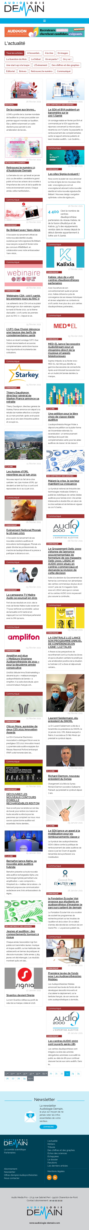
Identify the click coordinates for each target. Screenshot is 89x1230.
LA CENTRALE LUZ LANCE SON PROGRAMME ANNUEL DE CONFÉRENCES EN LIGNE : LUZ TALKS (65, 642)
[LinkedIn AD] (49, 1177)
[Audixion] (44, 32)
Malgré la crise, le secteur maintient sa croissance (63, 482)
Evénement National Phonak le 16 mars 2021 (23, 532)
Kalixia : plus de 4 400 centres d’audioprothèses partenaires (63, 280)
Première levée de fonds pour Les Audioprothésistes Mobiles (64, 976)
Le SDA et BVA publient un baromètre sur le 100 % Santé (63, 112)
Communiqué (64, 71)
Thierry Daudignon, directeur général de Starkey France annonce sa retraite (22, 397)
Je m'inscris (48, 1127)
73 (67, 1073)
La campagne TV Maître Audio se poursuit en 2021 (21, 596)
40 (31, 1073)
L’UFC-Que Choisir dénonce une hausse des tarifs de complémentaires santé (23, 332)
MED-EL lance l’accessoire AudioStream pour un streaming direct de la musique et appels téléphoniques (64, 350)
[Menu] (44, 21)
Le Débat (36, 59)
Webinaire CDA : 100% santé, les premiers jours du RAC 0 (23, 297)
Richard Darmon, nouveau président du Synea (64, 777)
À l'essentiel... (34, 53)
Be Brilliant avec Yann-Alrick (23, 229)
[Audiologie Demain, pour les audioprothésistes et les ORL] (44, 1212)
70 (51, 1073)
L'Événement (40, 65)
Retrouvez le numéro (41, 71)
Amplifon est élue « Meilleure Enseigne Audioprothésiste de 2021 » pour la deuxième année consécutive (22, 661)
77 (13, 1078)
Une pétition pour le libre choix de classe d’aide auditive (63, 416)
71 (56, 1073)
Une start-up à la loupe (18, 65)
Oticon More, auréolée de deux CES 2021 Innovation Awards (22, 729)
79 (24, 1078)
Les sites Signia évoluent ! (63, 173)
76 (7, 1078)
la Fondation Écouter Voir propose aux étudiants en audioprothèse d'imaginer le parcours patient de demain (65, 903)
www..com (44, 1223)
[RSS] (55, 1177)
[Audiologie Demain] (24, 9)
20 (18, 1073)
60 (44, 1073)
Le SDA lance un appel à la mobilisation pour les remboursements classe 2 (64, 833)
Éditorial (10, 71)
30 (24, 1073)
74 (73, 1073)
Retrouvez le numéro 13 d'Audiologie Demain (20, 169)
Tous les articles (14, 53)
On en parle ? (51, 59)
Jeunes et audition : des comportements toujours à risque (22, 934)
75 (78, 1073)
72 (62, 1073)
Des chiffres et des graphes (65, 65)
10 (12, 1073)
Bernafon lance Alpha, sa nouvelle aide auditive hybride (21, 864)
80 (29, 1078)
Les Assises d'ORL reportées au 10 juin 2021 (21, 473)
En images (63, 53)
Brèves (22, 71)
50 (37, 1073)
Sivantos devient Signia (20, 995)
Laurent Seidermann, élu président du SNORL (63, 720)
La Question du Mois (16, 59)
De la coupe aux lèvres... (21, 109)
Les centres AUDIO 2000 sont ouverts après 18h (63, 1042)
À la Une (49, 53)
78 (18, 1078)
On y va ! (67, 59)
